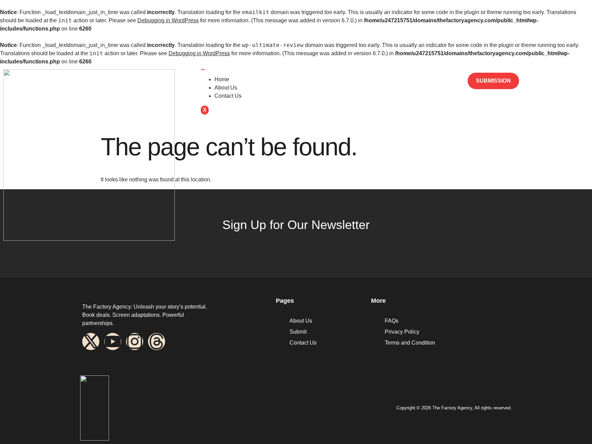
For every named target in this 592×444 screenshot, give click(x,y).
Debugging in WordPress (168, 20)
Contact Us (228, 96)
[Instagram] (134, 341)
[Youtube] (112, 341)
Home (221, 79)
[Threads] (156, 341)
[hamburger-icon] (203, 69)
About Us (225, 88)
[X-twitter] (90, 341)
